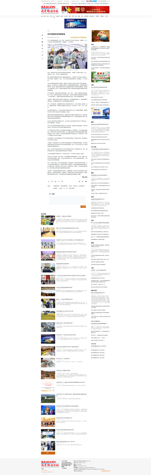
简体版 (97, 16)
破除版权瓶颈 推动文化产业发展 (98, 278)
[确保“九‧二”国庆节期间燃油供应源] (48, 303)
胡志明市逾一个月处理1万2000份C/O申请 (66, 334)
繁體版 (102, 16)
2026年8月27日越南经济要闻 (63, 370)
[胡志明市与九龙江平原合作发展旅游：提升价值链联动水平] (48, 244)
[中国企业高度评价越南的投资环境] (48, 291)
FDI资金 (70, 185)
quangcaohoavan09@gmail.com (47, 472)
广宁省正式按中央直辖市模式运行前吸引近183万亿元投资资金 (71, 275)
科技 (76, 16)
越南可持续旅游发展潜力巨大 (98, 292)
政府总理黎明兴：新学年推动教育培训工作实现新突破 (100, 186)
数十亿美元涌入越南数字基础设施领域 (100, 222)
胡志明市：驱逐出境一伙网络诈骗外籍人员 (100, 102)
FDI (64, 188)
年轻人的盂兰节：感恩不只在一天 (98, 284)
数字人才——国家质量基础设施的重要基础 (100, 236)
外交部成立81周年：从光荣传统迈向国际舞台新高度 (100, 68)
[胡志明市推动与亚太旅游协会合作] (48, 422)
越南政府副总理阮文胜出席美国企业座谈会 (66, 251)
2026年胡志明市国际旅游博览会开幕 (65, 429)
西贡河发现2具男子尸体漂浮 (97, 97)
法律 (51, 16)
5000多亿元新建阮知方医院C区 (97, 261)
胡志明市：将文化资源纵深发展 (98, 270)
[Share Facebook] (42, 38)
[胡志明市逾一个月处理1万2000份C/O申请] (48, 339)
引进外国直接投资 (63, 185)
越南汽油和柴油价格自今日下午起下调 (65, 441)
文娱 (82, 16)
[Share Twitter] (42, 42)
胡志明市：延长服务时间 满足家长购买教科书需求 (100, 190)
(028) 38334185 (44, 470)
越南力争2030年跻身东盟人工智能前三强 (99, 231)
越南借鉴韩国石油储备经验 (62, 263)
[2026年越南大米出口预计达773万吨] (48, 315)
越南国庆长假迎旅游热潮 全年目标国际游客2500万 (100, 313)
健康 (79, 16)
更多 (47, 453)
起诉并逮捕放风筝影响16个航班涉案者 (99, 99)
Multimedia (95, 321)
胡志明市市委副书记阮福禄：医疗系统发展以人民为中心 (100, 245)
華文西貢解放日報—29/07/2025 (97, 352)
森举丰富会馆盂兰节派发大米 (97, 340)
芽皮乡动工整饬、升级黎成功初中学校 (99, 193)
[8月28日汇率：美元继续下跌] (48, 362)
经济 (54, 16)
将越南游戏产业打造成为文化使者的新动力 (100, 234)
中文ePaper (83, 1)
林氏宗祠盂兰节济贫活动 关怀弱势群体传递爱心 (100, 160)
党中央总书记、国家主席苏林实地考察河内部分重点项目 (100, 58)
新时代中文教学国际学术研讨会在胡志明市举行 (100, 164)
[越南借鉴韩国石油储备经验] (48, 267)
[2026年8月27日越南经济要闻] (48, 374)
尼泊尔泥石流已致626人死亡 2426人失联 (99, 134)
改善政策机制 (81, 185)
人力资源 (60, 188)
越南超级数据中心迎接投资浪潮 (97, 239)
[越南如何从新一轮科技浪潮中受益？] (48, 327)
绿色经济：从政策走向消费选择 (63, 216)
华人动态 (66, 16)
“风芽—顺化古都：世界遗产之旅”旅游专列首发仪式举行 (100, 317)
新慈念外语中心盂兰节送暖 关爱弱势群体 (99, 183)
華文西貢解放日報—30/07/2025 (97, 350)
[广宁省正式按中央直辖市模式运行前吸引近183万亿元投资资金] (48, 279)
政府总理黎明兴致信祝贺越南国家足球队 (99, 210)
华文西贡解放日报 (50, 9)
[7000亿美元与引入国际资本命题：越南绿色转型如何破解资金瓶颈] (48, 398)
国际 (62, 16)
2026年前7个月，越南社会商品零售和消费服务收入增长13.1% (70, 382)
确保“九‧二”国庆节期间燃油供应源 (64, 299)
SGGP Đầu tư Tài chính (75, 1)
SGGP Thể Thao (67, 1)
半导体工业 (75, 185)
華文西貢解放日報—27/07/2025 (97, 357)
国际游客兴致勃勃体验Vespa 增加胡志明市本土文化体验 (100, 307)
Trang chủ (42, 16)
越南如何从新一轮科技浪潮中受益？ (64, 323)
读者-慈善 (86, 16)
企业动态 (58, 16)
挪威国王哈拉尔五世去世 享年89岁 (98, 143)
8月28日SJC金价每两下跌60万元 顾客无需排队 (67, 346)
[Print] (42, 48)
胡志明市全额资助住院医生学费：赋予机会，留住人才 (100, 256)
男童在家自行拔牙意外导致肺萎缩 (98, 264)
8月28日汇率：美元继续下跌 (63, 358)
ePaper (93, 344)
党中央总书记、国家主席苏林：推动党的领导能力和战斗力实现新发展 (103, 3)
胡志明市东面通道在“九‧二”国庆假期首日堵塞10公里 (100, 332)
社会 (48, 16)
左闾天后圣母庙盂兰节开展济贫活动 (98, 169)
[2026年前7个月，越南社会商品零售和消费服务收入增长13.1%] (48, 386)
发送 (84, 206)
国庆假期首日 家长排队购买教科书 (99, 175)
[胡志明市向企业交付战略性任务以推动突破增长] (48, 410)
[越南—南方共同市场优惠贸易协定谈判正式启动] (48, 232)
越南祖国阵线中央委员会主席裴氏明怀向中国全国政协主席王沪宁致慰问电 (100, 64)
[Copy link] (42, 52)
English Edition (59, 1)
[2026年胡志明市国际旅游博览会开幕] (48, 434)
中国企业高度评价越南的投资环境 (64, 287)
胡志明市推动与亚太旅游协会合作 (64, 418)
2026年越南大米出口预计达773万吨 (64, 311)
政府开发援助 (71, 188)
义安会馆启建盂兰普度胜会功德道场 (99, 149)
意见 (107, 16)
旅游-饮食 (92, 16)
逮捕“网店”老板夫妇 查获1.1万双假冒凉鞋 (99, 105)
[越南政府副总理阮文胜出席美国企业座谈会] (48, 256)
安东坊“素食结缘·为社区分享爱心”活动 (99, 167)
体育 (73, 16)
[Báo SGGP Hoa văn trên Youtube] (89, 1)
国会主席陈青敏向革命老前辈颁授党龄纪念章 (100, 61)
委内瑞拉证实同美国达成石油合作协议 (99, 137)
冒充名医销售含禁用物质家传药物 (99, 87)
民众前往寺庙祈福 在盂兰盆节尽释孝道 (99, 287)
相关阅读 (43, 214)
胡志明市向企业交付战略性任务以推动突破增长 (67, 406)
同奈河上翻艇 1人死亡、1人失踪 (97, 337)
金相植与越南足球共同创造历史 (97, 208)
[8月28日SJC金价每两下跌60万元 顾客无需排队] (48, 350)
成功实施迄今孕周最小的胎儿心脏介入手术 (100, 259)
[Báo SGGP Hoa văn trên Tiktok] (91, 1)
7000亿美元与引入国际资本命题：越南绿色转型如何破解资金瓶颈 (71, 395)
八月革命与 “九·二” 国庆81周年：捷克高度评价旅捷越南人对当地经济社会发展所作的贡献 (100, 48)
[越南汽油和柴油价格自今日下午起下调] (48, 445)
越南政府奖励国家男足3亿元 (97, 199)
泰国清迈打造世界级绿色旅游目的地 (99, 124)
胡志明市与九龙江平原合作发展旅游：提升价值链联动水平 (70, 240)
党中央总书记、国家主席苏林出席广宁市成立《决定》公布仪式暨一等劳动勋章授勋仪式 (67, 3)
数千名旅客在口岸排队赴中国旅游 (98, 310)
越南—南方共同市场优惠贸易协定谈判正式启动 (67, 228)
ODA (67, 188)
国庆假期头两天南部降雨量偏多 (98, 323)
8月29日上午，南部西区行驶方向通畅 (99, 335)
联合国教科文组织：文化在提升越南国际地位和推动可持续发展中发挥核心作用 (100, 281)
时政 (45, 16)
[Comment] (42, 55)
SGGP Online (53, 1)
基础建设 (55, 188)
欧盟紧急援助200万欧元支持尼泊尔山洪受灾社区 (100, 140)
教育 (70, 16)
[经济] (42, 58)
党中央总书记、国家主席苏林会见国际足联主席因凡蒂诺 (100, 216)
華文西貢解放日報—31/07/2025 (98, 346)
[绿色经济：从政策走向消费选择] (48, 220)
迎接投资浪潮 (56, 185)
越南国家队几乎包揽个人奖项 (97, 213)
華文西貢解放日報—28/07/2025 (97, 355)
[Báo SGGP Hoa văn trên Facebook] (87, 1)
